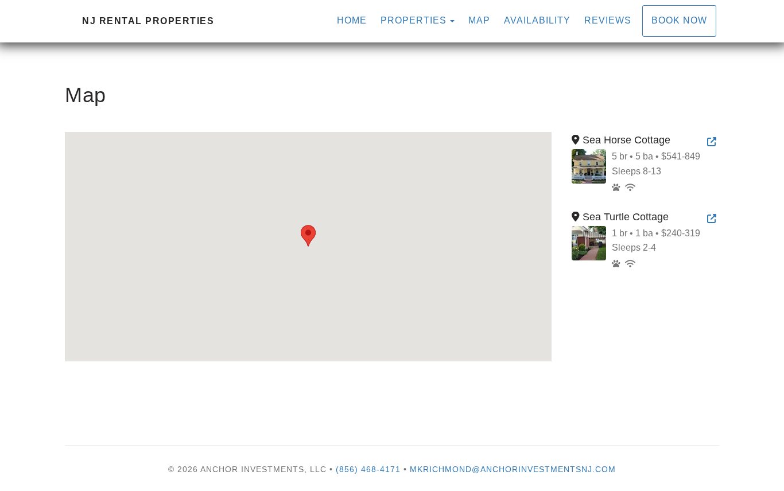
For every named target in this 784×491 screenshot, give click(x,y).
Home (352, 20)
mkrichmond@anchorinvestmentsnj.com (513, 469)
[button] (308, 236)
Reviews (607, 20)
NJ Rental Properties (148, 21)
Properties (414, 20)
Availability (537, 20)
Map (479, 20)
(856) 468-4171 (368, 469)
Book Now (679, 20)
